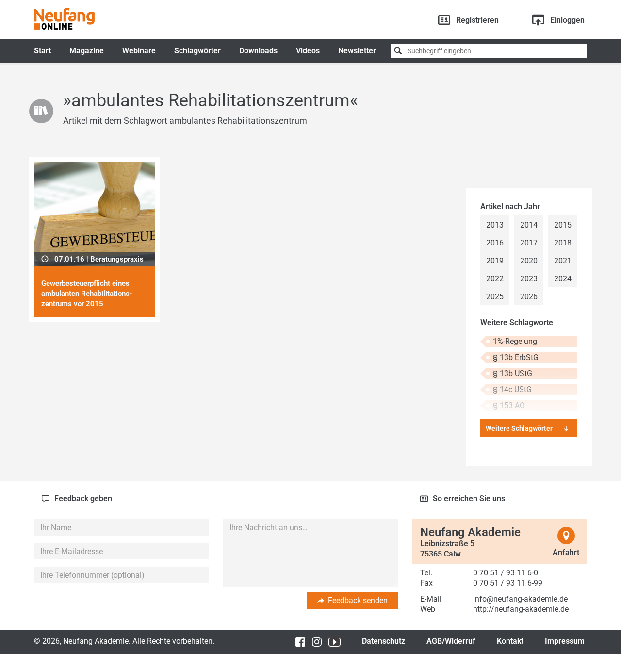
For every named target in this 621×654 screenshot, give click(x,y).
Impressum (565, 641)
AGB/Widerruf (450, 641)
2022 (495, 278)
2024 (563, 278)
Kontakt (510, 641)
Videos (308, 50)
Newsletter (357, 50)
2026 (529, 296)
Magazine (86, 50)
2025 (495, 296)
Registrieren (477, 20)
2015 (563, 224)
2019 (495, 260)
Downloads (258, 50)
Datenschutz (383, 641)
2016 (495, 242)
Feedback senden (358, 600)
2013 (495, 224)
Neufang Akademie (64, 19)
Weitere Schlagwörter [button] (519, 428)
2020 (529, 260)
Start (42, 50)
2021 (563, 260)
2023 (529, 278)
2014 (529, 224)
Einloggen (567, 20)
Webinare (139, 50)
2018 (563, 242)
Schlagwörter (197, 50)
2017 (529, 242)
